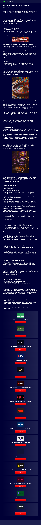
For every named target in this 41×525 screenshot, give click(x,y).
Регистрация (20, 322)
